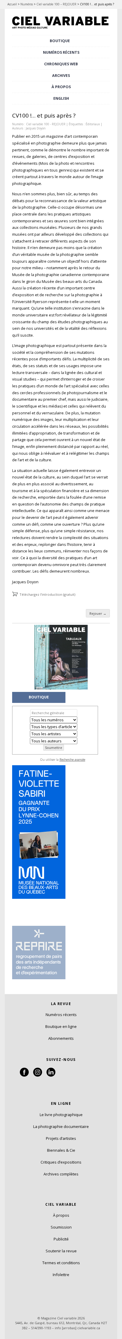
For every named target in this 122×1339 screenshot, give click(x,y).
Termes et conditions (61, 1262)
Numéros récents (61, 1014)
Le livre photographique (61, 1114)
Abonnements (61, 1038)
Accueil (12, 4)
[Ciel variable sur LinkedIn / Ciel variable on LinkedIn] (50, 1075)
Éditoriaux (93, 124)
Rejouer (97, 613)
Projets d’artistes (61, 1138)
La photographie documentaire (61, 1126)
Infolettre (61, 1274)
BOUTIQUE (60, 40)
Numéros (26, 4)
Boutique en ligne (61, 1026)
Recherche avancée (72, 760)
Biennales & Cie (61, 1150)
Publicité (61, 1239)
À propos (61, 1215)
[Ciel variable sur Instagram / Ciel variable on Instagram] (37, 1075)
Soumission (61, 1227)
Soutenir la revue (61, 1251)
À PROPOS (61, 86)
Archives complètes (61, 1174)
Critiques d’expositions (61, 1162)
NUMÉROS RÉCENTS (61, 52)
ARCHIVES (61, 75)
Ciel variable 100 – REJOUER (56, 4)
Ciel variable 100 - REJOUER (45, 124)
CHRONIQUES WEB (61, 63)
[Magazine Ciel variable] (61, 29)
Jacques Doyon (36, 128)
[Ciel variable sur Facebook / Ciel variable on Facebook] (24, 1075)
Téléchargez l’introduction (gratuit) (47, 594)
